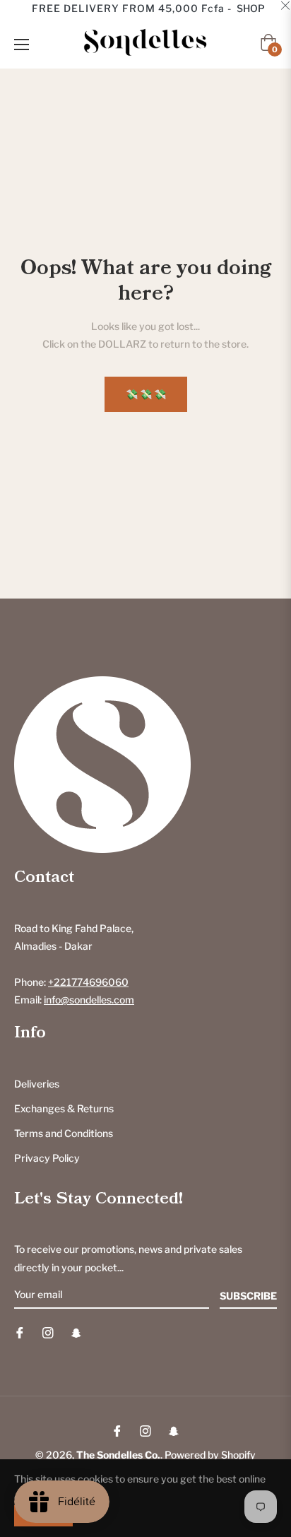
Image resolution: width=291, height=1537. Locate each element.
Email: (74, 1000)
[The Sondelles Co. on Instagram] (48, 1332)
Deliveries (36, 1084)
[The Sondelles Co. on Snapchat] (76, 1332)
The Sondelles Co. (118, 1455)
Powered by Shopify (210, 1455)
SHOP (251, 8)
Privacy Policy (47, 1158)
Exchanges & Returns (64, 1108)
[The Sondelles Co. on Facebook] (19, 1332)
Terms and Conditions (63, 1133)
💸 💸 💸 (146, 394)
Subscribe (248, 1296)
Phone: (71, 982)
